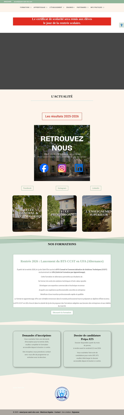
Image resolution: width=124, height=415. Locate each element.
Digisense (75, 412)
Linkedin (95, 188)
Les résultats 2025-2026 (62, 116)
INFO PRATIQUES (96, 7)
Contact (57, 412)
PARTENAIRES (81, 7)
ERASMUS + (70, 7)
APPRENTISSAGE (39, 7)
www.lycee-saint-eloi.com (29, 412)
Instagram (62, 188)
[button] (121, 25)
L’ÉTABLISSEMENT (55, 7)
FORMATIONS (24, 7)
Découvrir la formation (62, 312)
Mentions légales (46, 412)
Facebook (27, 188)
